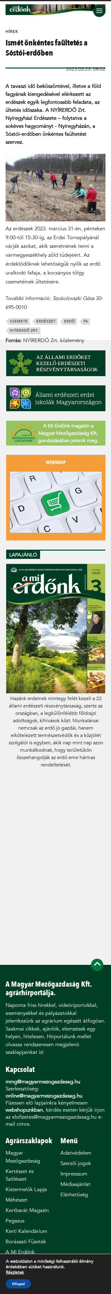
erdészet (46, 321)
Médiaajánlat (75, 1184)
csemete (19, 321)
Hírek (12, 31)
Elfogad (18, 1283)
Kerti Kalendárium (26, 1231)
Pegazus (15, 1220)
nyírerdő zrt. (24, 330)
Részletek (15, 1272)
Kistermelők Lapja (26, 1189)
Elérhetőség (74, 1194)
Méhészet (16, 1199)
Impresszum (73, 1173)
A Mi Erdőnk (20, 1252)
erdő (69, 321)
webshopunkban (24, 1109)
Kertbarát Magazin (27, 1210)
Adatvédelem (75, 1152)
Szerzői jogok (75, 1163)
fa (86, 321)
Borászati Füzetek (26, 1241)
